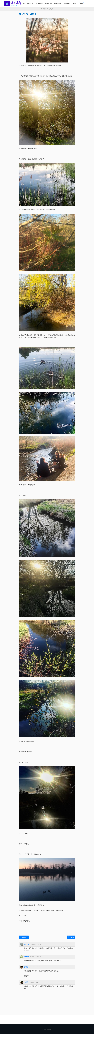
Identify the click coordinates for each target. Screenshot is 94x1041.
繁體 (81, 3)
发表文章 (57, 3)
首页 (23, 3)
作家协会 (39, 3)
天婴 (26, 967)
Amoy (26, 944)
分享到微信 (24, 937)
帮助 (74, 3)
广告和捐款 (66, 3)
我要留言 (71, 937)
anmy (26, 957)
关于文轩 (30, 3)
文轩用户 (48, 3)
